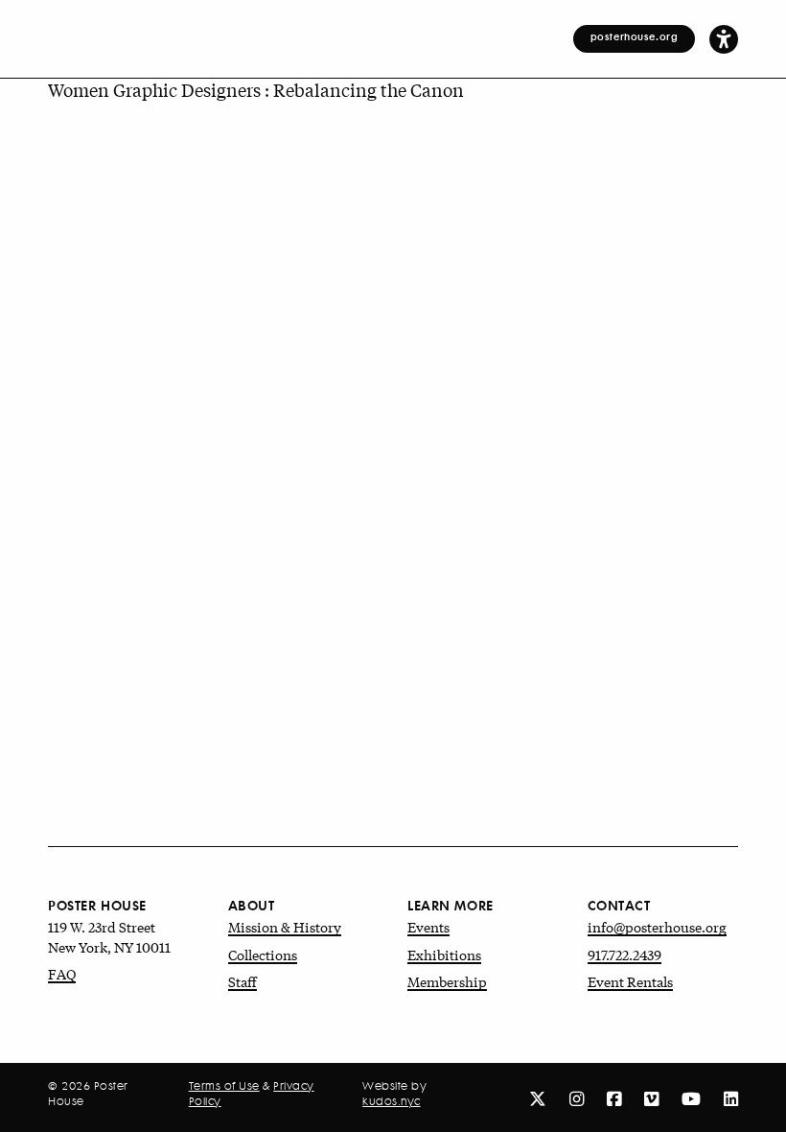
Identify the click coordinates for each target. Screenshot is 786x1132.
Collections (262, 954)
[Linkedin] (731, 1097)
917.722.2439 (624, 954)
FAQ (62, 973)
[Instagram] (576, 1097)
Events (428, 926)
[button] (723, 38)
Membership (447, 981)
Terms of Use (224, 1086)
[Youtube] (691, 1097)
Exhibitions (444, 954)
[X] (537, 1097)
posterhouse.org (634, 36)
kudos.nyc (391, 1101)
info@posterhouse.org (657, 926)
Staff (242, 981)
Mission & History (284, 926)
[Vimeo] (651, 1097)
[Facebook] (614, 1097)
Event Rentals (630, 981)
